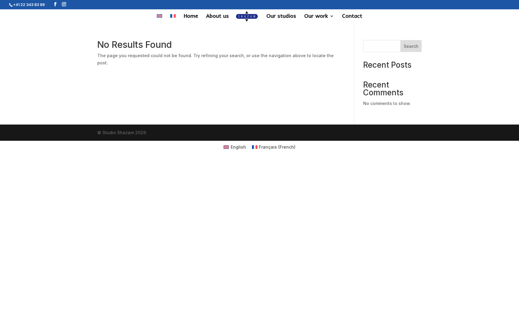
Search (411, 46)
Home (191, 16)
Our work (316, 16)
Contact (352, 16)
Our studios (281, 16)
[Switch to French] (173, 18)
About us (217, 16)
